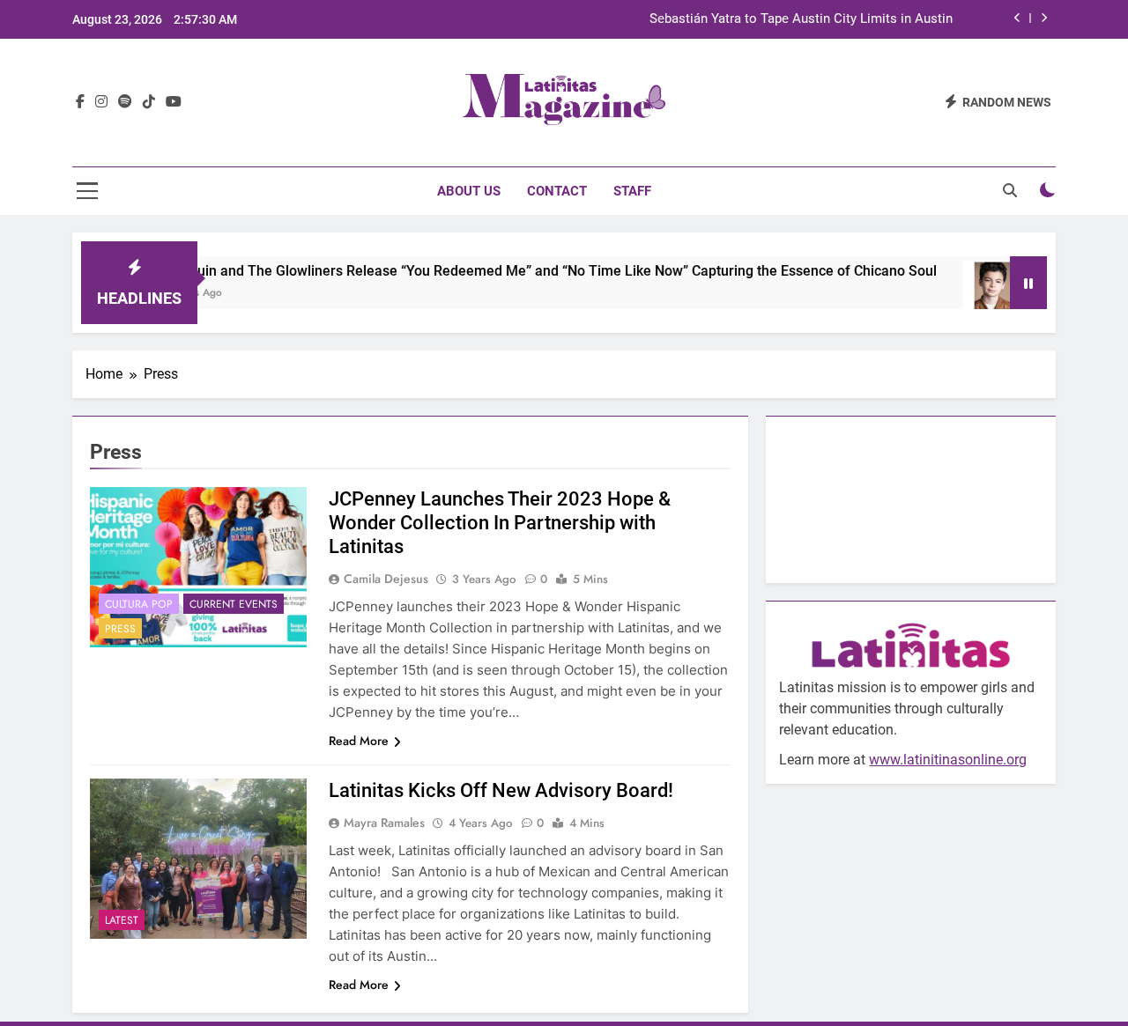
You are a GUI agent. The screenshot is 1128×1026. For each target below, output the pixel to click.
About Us (469, 191)
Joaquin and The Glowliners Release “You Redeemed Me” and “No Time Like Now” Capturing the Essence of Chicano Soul (528, 270)
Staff (632, 191)
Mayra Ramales (384, 822)
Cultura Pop (139, 604)
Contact (557, 191)
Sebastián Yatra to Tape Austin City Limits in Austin (801, 19)
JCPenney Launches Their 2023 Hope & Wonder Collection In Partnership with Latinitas (500, 522)
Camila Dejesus (386, 578)
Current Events (233, 604)
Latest (121, 920)
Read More (359, 740)
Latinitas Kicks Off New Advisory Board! (501, 790)
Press (120, 629)
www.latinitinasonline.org (948, 759)
